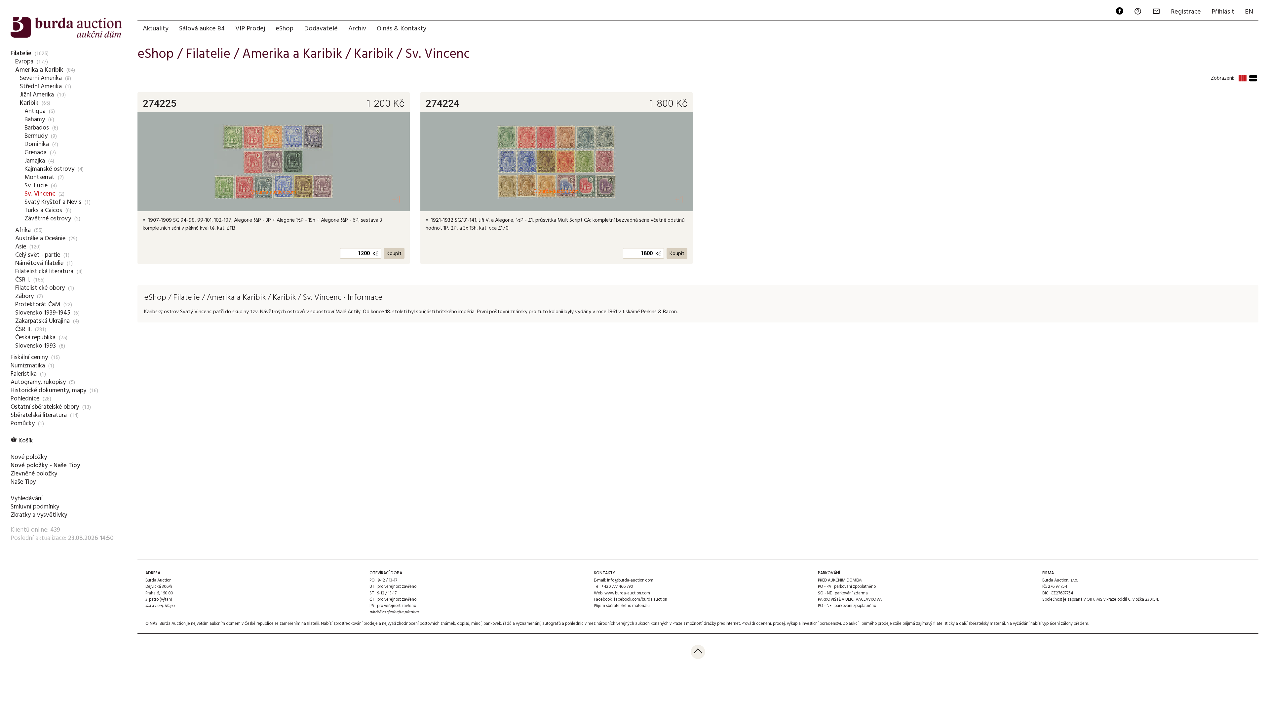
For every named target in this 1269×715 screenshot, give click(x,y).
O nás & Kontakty (401, 28)
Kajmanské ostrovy (49, 169)
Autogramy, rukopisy (38, 382)
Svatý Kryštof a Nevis (52, 202)
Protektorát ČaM (37, 305)
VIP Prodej (250, 28)
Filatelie (21, 53)
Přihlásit (1222, 12)
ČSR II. (23, 329)
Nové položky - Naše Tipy (45, 465)
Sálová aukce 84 (202, 28)
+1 (396, 200)
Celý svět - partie (37, 255)
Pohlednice (25, 399)
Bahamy (34, 120)
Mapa (169, 605)
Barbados (36, 128)
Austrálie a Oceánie (40, 239)
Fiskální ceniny (29, 357)
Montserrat (39, 177)
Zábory (24, 296)
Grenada (35, 153)
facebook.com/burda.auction (640, 599)
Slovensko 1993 (35, 346)
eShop (284, 28)
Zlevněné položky (34, 474)
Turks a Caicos (43, 210)
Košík (22, 441)
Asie (20, 247)
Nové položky (29, 457)
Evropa (24, 62)
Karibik (29, 103)
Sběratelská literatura (39, 415)
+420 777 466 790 (617, 586)
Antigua (35, 111)
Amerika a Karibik (39, 70)
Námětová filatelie (39, 263)
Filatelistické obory (40, 288)
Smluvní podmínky (35, 507)
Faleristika (24, 374)
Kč (375, 254)
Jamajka (34, 161)
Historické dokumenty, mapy (48, 390)
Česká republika (35, 338)
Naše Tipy (23, 482)
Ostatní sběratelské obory (45, 407)
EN (1249, 12)
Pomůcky (23, 424)
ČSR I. (22, 280)
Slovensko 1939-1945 (42, 313)
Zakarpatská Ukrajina (42, 321)
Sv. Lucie (36, 186)
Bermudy (36, 136)
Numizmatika (28, 366)
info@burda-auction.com (630, 580)
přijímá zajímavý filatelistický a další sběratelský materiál (954, 623)
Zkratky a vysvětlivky (39, 515)
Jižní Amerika (37, 95)
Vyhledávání (27, 499)
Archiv (357, 28)
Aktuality (156, 28)
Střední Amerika (41, 87)
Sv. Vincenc (39, 194)
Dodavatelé (321, 28)
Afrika (23, 230)
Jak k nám (154, 605)
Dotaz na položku (176, 239)
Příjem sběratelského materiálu (622, 605)
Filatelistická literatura (44, 272)
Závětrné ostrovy (47, 219)
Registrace (1186, 12)
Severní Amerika (41, 78)
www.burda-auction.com (627, 593)
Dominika (36, 144)
